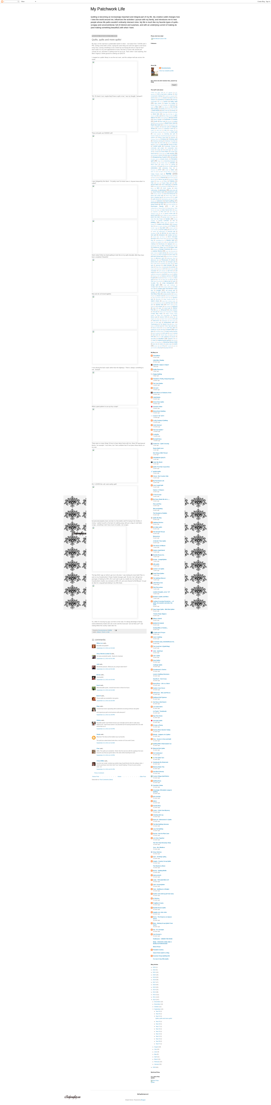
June (155, 1052)
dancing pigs (154, 155)
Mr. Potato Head (162, 238)
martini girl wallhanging (159, 231)
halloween (160, 201)
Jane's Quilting (157, 637)
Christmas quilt (173, 139)
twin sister (155, 335)
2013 (154, 992)
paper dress (154, 253)
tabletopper (164, 320)
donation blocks (164, 159)
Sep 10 (158, 1039)
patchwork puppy (173, 253)
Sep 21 (158, 1016)
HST (162, 204)
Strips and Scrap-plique (163, 315)
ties (176, 326)
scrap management (168, 283)
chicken (153, 137)
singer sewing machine (169, 299)
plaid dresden (168, 265)
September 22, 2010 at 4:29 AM (106, 648)
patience (155, 254)
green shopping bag (156, 197)
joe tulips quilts (157, 527)
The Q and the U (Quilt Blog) (161, 646)
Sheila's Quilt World (159, 550)
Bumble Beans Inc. (158, 555)
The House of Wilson (159, 545)
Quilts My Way (157, 518)
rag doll (164, 274)
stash (159, 308)
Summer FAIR (163, 317)
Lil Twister (172, 226)
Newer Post (95, 776)
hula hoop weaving (171, 204)
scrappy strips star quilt (164, 288)
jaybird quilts (157, 471)
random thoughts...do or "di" (161, 592)
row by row (172, 279)
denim (160, 155)
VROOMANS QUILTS (159, 457)
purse (159, 269)
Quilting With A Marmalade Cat (162, 743)
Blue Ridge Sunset (168, 115)
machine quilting (163, 229)
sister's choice (155, 301)
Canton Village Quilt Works (161, 776)
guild (176, 197)
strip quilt (155, 311)
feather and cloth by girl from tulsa (163, 894)
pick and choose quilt (157, 256)
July (155, 1049)
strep (157, 310)
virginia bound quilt (163, 340)
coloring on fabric (172, 144)
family (168, 174)
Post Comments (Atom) (106, 779)
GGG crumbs (167, 188)
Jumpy (174, 217)
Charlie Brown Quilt (155, 132)
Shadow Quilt (160, 295)
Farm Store (154, 175)
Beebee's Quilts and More (161, 596)
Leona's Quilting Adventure (161, 674)
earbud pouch (164, 164)
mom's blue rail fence (159, 236)
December (157, 1001)
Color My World (157, 462)
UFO (152, 336)
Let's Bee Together (158, 838)
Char (98, 748)
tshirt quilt (164, 333)
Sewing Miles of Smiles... (160, 628)
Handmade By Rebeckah (160, 762)
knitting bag (163, 222)
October (156, 1006)
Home (119, 776)
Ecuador (160, 166)
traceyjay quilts (157, 720)
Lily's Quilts (156, 655)
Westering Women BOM (170, 342)
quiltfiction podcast (155, 274)
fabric (172, 170)
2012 (154, 994)
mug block (170, 238)
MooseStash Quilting (159, 411)
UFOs (157, 336)
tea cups (158, 322)
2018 (154, 979)
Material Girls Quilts (159, 748)
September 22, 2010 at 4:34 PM (106, 729)
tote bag (163, 329)
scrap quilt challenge (169, 285)
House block (154, 204)
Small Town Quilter (158, 573)
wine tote (155, 344)
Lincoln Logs (154, 228)
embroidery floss (167, 168)
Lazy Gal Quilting (158, 829)
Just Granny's (157, 934)
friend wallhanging (166, 184)
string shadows (173, 310)
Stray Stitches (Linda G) (104, 653)
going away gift (173, 190)
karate (168, 219)
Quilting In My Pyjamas (160, 697)
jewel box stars (155, 217)
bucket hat (166, 125)
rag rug (169, 274)
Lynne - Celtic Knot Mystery (161, 810)
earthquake (153, 166)
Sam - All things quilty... (160, 857)
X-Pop (163, 346)
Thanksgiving (154, 324)
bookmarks (167, 119)
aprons (168, 99)
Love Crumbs (154, 229)
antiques (99, 632)
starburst (174, 306)
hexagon (161, 202)
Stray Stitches (157, 852)
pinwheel (163, 263)
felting (175, 175)
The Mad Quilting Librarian (161, 824)
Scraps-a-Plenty (158, 725)
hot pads (173, 202)
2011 (154, 997)
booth (155, 121)
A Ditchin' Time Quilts (159, 541)
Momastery (156, 536)
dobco (155, 801)
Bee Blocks (165, 107)
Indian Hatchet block (167, 210)
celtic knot (159, 130)
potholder (173, 267)
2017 (154, 982)
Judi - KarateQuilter (159, 884)
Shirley (99, 720)
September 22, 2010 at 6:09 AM (106, 679)
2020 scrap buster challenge (164, 94)
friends (175, 184)
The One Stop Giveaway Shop (162, 843)
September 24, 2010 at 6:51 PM (106, 769)
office (158, 245)
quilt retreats (162, 270)
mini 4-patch (172, 233)
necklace (153, 242)
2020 (154, 975)
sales (174, 281)
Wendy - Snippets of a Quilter (161, 734)
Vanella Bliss (157, 806)
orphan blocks (157, 251)
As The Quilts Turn (158, 757)
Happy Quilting (157, 374)
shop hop (167, 297)
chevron (174, 135)
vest (176, 338)
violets (154, 340)
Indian (158, 210)
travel (169, 329)
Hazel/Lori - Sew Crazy (160, 679)
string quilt (164, 310)
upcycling (153, 338)
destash (175, 155)
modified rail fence (172, 235)
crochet (157, 151)
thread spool (159, 326)
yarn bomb (153, 347)
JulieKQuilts (156, 397)
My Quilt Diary (157, 439)
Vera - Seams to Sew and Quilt (162, 739)
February (157, 1061)
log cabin (162, 228)
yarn (175, 346)
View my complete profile (166, 71)
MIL (158, 233)
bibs (171, 107)
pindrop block (154, 261)
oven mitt (168, 251)
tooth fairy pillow (171, 327)
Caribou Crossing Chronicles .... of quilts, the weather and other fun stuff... (163, 603)
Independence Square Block (158, 208)
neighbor (159, 242)
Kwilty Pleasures (158, 369)
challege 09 (172, 130)
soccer (152, 302)
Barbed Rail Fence (156, 105)
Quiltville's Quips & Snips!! (161, 365)
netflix (165, 242)
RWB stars (153, 281)
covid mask (168, 149)
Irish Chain (172, 211)
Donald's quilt (154, 159)
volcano (153, 342)
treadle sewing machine (171, 331)
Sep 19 (158, 1024)
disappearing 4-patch (160, 157)
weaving (159, 342)
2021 (154, 972)
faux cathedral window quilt (165, 175)
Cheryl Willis (100, 761)
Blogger (143, 1100)
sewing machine (167, 294)
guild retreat (156, 199)
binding (163, 108)
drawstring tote (154, 162)
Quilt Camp (170, 269)
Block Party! (157, 946)
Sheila (98, 734)
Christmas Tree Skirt (170, 141)
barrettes (165, 105)
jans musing (156, 796)
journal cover (166, 217)
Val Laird (155, 388)
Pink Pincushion (158, 587)
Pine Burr (162, 261)
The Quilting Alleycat (159, 578)
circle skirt (162, 142)
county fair (160, 149)
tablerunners (156, 320)
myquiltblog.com (160, 240)
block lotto (156, 114)
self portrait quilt (170, 290)
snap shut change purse (168, 301)
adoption (165, 97)
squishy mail (159, 304)
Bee (157, 107)
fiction (153, 177)
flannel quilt (154, 179)
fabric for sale (154, 171)
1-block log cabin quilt (157, 92)
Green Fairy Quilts (170, 195)
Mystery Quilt (170, 240)
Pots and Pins (157, 504)
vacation (161, 338)
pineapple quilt (171, 261)
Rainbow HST (156, 276)
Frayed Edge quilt (167, 183)
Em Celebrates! (157, 753)
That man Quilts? (158, 430)
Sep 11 (158, 1036)
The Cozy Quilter (158, 383)
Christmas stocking (158, 141)
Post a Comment (99, 773)
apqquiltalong (160, 99)
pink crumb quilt (155, 263)
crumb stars (162, 153)
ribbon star (157, 279)
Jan (161, 213)
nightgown (170, 244)
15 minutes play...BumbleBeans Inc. (163, 641)
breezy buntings (159, 123)
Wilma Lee (100, 643)
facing (174, 171)
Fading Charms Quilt (157, 174)
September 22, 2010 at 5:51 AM (106, 658)
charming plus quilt (169, 133)
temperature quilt (169, 322)
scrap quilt (154, 285)
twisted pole (172, 335)
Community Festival (169, 146)
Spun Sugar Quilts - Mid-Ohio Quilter (164, 609)
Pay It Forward (163, 254)
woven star (157, 346)
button (157, 126)
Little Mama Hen (158, 583)
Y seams (169, 346)
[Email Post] (115, 630)
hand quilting (169, 201)
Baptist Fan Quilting (169, 103)
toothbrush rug (154, 329)
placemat (158, 265)
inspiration (155, 211)
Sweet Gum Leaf (165, 318)
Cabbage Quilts (157, 665)
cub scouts (170, 153)
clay (169, 142)
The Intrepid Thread (159, 532)
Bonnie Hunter (173, 117)
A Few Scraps (157, 494)
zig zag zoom (167, 347)
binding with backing (172, 108)
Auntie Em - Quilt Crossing (161, 443)
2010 (154, 999)
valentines (170, 338)
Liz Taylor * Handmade (160, 711)
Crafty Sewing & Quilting (160, 420)
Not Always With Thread (160, 453)
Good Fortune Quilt (158, 192)
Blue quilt (159, 115)
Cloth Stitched (157, 425)
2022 (154, 970)
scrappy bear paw (156, 286)
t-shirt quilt (174, 318)
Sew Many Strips (156, 294)
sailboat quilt (167, 281)
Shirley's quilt (174, 295)
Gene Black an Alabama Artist (162, 392)
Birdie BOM (155, 110)
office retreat (165, 245)
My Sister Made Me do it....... (161, 499)
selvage (153, 292)
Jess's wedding (172, 215)
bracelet (169, 121)
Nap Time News (157, 716)
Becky (98, 675)
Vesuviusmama (166, 68)
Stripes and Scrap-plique (166, 311)
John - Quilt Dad (158, 651)
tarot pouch (173, 320)
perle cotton (172, 254)
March (156, 1059)
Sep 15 (158, 1031)
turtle (170, 333)
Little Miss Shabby (158, 360)
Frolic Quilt (156, 186)
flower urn (158, 181)
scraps (108, 632)
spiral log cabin (169, 302)
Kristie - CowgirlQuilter (160, 559)
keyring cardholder (163, 220)
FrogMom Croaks (158, 903)
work (175, 344)
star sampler (159, 306)
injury (176, 210)
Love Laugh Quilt (158, 485)
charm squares (157, 133)
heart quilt (154, 202)
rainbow (175, 274)
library (166, 226)
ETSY (159, 170)
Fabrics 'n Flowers (158, 490)
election (167, 166)
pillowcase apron (160, 258)
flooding (171, 179)
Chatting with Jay (158, 815)
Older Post (143, 776)
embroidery (154, 168)
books (175, 119)
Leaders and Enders (163, 224)
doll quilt (173, 157)
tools (163, 327)
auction (165, 101)
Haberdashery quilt (166, 199)
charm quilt (174, 132)
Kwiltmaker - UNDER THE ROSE (162, 939)
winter (161, 344)
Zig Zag (160, 347)
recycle (160, 277)
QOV (164, 269)
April (155, 1057)
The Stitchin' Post (165, 324)
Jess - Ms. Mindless (159, 847)
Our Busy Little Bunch (159, 702)
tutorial (175, 333)
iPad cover (164, 211)
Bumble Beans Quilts (159, 908)
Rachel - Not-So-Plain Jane (161, 833)
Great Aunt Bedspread (169, 193)
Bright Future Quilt (170, 123)
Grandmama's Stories (159, 669)
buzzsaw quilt (165, 126)
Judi (98, 664)
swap (158, 318)
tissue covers (156, 327)
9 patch (159, 97)
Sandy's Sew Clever (159, 688)
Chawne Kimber (155, 135)
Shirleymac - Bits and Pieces (161, 692)
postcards (166, 267)
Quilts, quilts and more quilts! (164, 1018)
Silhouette (158, 299)
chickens (173, 137)
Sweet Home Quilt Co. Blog (161, 953)
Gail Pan (170, 186)
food (158, 183)
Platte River (158, 267)
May (155, 1054)
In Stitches (156, 898)
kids (174, 220)
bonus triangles (158, 119)
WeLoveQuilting (157, 508)
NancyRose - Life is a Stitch (161, 683)
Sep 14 (158, 1034)
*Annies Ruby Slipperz (160, 614)
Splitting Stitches (158, 522)
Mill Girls (164, 233)
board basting (163, 117)
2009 (154, 1067)
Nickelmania (161, 244)
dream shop (164, 162)
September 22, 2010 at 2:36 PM (106, 715)
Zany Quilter (156, 660)
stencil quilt (167, 308)
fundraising (163, 186)
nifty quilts (156, 564)
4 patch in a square (169, 96)
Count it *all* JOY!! (158, 416)
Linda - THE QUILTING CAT (161, 880)
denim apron (167, 155)
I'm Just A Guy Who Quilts (161, 959)
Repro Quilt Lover (158, 448)
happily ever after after (160, 912)
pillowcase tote (155, 260)
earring (173, 164)
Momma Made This (158, 767)
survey (171, 317)
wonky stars (168, 344)
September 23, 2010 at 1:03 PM (106, 755)
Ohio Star (173, 245)
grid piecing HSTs (168, 197)
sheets (167, 295)
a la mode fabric (158, 706)
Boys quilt (162, 121)
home (167, 202)
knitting (153, 222)
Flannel (103, 632)
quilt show (170, 270)
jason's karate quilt (170, 213)
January (156, 1064)
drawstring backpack (169, 161)
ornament (175, 249)
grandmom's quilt (172, 192)
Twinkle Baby (164, 335)
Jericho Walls (163, 215)
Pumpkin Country (158, 950)
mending (153, 233)
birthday (173, 110)
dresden (172, 162)
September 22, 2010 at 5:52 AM (106, 669)
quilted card (159, 272)
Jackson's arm (154, 213)
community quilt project (157, 148)
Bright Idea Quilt (155, 125)
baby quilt (174, 101)
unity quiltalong (165, 336)
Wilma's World (157, 618)
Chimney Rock (154, 139)
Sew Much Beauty (158, 771)
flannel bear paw (171, 177)
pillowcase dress (171, 258)
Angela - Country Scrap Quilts (162, 861)
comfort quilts (157, 146)
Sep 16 (158, 1029)
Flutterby (171, 181)
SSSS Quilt (170, 304)
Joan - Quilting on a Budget (161, 889)
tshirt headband (156, 333)
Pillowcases (164, 260)
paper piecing (162, 253)
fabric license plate (165, 171)
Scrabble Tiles (155, 283)
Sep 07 (158, 1044)
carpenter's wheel (168, 128)
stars (154, 308)
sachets (160, 281)
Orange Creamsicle (164, 249)
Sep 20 (158, 1021)
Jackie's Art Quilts (158, 569)
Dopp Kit (160, 161)
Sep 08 (158, 1041)
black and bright (164, 112)
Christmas (163, 139)
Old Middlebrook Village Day (158, 247)
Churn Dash (154, 142)
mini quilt (153, 235)
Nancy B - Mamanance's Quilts (162, 819)
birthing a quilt (154, 112)
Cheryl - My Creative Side (160, 476)
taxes (152, 322)
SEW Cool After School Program (166, 292)
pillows (173, 260)
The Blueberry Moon (159, 866)
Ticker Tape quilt (169, 326)
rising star (165, 279)
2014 (154, 989)
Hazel (98, 685)
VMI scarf (173, 340)
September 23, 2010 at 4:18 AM (106, 743)
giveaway (163, 190)
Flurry (165, 181)
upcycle (173, 336)
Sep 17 (158, 1026)
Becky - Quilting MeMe (160, 870)
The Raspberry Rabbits (160, 513)
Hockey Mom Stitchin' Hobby (161, 730)
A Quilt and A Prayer (159, 632)
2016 (154, 984)
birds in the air (165, 110)
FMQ (152, 183)
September (157, 1009)
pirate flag (170, 263)
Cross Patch (164, 151)
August (156, 1047)
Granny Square (157, 193)
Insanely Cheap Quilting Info (161, 956)
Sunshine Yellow (158, 785)
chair (165, 130)
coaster (157, 144)
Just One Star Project (157, 219)
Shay (98, 706)
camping (160, 128)
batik (152, 107)
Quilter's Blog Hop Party (170, 272)
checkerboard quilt (165, 135)
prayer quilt (153, 269)
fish (158, 177)
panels (174, 251)
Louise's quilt (172, 228)
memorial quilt (171, 231)
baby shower (158, 103)
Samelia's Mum (157, 406)
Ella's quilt (173, 166)
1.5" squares (169, 92)
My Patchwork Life (108, 9)
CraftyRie (156, 434)
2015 (154, 987)
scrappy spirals (167, 286)
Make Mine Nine (173, 229)
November (157, 1004)
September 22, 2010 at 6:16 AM (106, 690)
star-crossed (167, 306)
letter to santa (158, 226)
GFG (158, 188)
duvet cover (154, 164)
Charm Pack (166, 132)
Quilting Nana (157, 781)
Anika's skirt (172, 97)
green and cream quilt (157, 195)
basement (172, 105)
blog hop (165, 114)
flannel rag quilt (163, 179)
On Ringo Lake (172, 247)
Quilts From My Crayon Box (161, 467)
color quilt (163, 144)
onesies (155, 249)
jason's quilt (154, 215)
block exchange (173, 112)
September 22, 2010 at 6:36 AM (106, 700)
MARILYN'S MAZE (158, 623)
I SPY (172, 206)
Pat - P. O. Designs (158, 929)
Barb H (99, 696)
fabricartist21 (157, 875)
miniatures (162, 235)
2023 (154, 967)
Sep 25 (158, 1014)
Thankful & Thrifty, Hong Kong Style (163, 379)
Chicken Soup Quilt (163, 137)
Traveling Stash (159, 331)
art (160, 101)
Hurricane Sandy (157, 206)
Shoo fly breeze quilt (158, 297)
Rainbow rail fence (166, 276)
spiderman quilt (159, 302)
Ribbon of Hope (168, 277)
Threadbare (156, 355)
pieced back (169, 256)
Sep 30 (158, 1011)
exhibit (166, 169)
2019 (154, 977)
